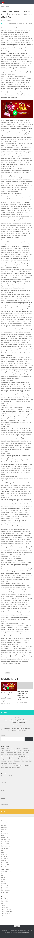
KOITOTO (3, 24)
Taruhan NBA (4, 907)
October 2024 (5, 869)
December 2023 (5, 890)
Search (3, 736)
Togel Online (4, 916)
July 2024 (3, 875)
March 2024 (4, 884)
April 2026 (4, 831)
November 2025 (5, 842)
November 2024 (5, 867)
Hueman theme (25, 932)
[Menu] (32, 2)
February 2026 (5, 835)
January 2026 (4, 837)
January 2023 (4, 892)
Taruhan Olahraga (6, 909)
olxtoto (3, 790)
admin (4, 20)
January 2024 (4, 888)
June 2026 (4, 827)
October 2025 (5, 844)
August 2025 (4, 848)
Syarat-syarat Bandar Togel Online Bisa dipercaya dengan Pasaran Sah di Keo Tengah (7, 697)
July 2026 (3, 825)
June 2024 (4, 877)
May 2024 (4, 879)
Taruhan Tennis (5, 913)
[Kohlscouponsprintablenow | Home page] (4, 2)
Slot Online (4, 903)
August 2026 (4, 823)
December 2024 (5, 865)
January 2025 (4, 863)
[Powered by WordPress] (11, 932)
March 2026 (4, 833)
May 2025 (4, 854)
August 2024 (4, 873)
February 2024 (5, 886)
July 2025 (3, 850)
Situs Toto (4, 782)
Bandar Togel (5, 6)
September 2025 (6, 846)
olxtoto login (4, 804)
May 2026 (4, 829)
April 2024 (4, 881)
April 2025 (4, 856)
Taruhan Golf (4, 905)
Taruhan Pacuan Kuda (7, 911)
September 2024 (6, 871)
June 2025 (4, 852)
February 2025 (5, 860)
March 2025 (4, 858)
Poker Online (4, 901)
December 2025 (5, 840)
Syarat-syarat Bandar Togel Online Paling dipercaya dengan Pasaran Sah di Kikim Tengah (22, 695)
